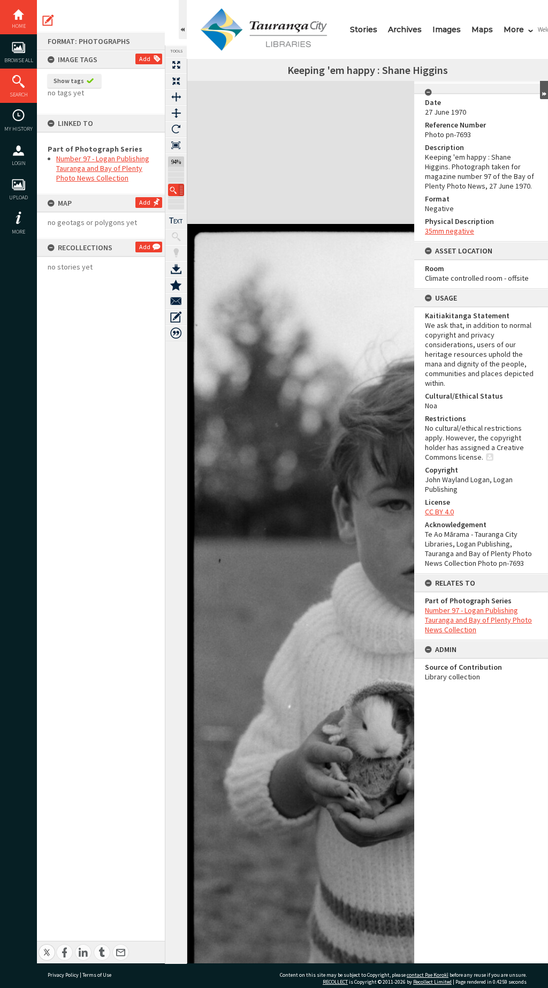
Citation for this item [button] (176, 333)
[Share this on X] (47, 946)
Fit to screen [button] (176, 81)
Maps (482, 29)
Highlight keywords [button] (176, 253)
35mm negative (449, 231)
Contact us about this (176, 301)
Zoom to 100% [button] (176, 145)
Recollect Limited (432, 981)
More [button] (18, 231)
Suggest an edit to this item (48, 20)
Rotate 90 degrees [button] (176, 129)
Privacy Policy (63, 974)
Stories (363, 29)
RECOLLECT (335, 981)
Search (19, 94)
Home (19, 26)
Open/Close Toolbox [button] (183, 19)
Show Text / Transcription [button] (176, 221)
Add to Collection (176, 285)
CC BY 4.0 (439, 512)
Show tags (69, 81)
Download (176, 269)
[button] (176, 190)
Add (144, 59)
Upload (18, 197)
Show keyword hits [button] (176, 237)
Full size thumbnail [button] (176, 65)
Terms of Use (96, 974)
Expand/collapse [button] (544, 90)
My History (18, 128)
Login (19, 163)
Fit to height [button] (176, 113)
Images (446, 29)
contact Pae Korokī (427, 974)
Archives (405, 29)
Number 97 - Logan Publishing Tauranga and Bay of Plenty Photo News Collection (102, 168)
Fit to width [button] (176, 97)
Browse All (18, 60)
